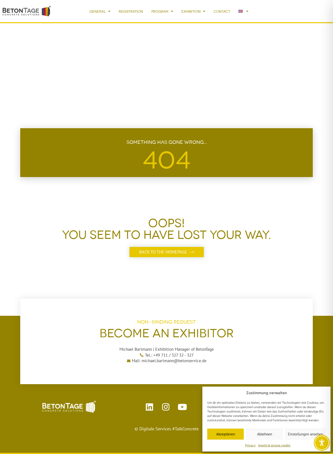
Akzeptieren (225, 434)
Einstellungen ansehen (305, 434)
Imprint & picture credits (274, 445)
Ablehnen (264, 434)
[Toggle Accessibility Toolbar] (321, 442)
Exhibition (191, 11)
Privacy (250, 445)
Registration (131, 11)
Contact (222, 11)
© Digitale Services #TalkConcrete (167, 429)
